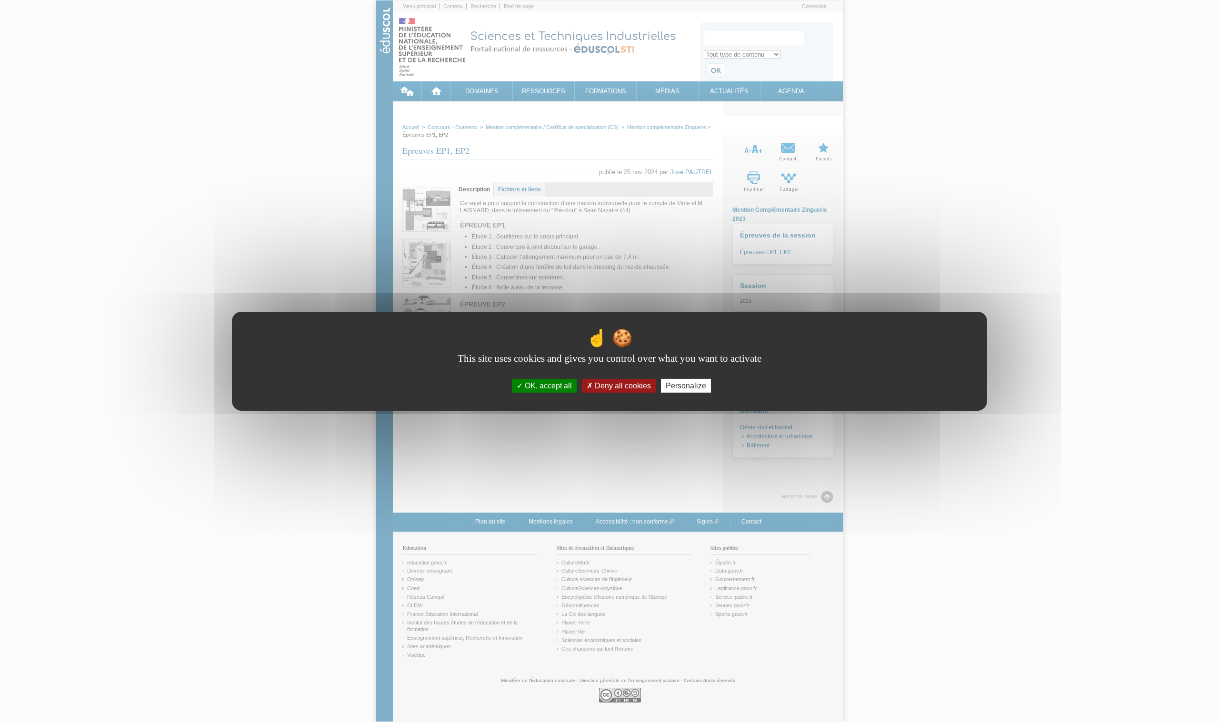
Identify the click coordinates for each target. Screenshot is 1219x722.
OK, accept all (547, 385)
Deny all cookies (622, 385)
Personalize (686, 385)
